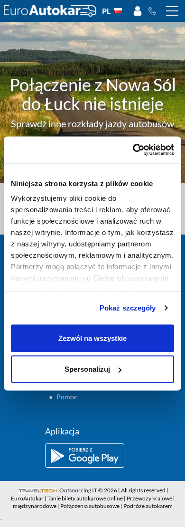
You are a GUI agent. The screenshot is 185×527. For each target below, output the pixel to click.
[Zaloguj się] (137, 11)
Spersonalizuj (87, 369)
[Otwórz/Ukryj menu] (172, 11)
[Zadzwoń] (155, 11)
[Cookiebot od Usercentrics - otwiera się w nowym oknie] (133, 150)
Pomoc (66, 397)
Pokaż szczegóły (128, 308)
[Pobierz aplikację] (92, 455)
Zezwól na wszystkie (92, 338)
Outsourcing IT (78, 490)
